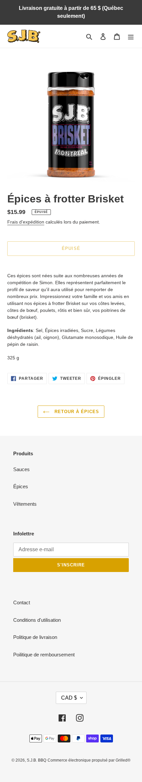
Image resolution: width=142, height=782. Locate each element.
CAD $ (69, 698)
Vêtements (25, 504)
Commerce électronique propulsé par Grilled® (89, 760)
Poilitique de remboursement (44, 654)
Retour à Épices (76, 411)
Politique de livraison (35, 637)
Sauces (21, 469)
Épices (20, 486)
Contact (21, 602)
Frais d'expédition (25, 222)
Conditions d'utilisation (37, 620)
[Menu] (131, 36)
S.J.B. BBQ (36, 760)
